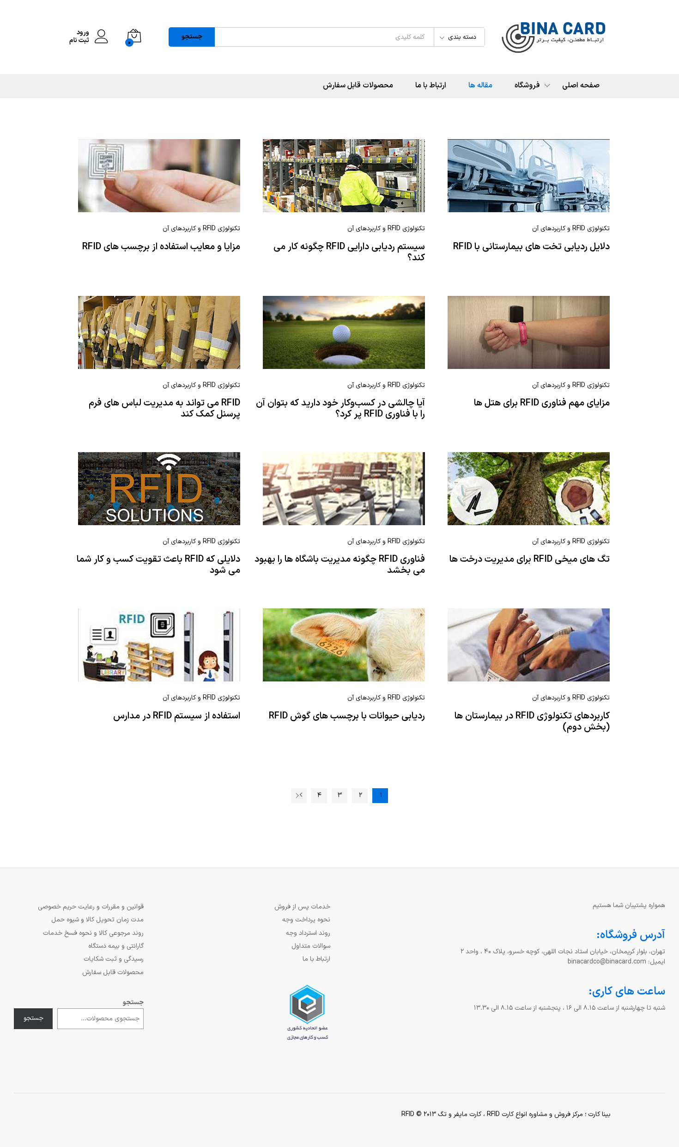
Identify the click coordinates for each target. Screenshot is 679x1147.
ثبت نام (79, 41)
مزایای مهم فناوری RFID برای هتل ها (542, 403)
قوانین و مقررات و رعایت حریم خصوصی (91, 907)
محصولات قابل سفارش (358, 85)
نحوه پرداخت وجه (306, 920)
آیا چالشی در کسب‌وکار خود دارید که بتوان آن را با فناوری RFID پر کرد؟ (340, 408)
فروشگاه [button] (527, 85)
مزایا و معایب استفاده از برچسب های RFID (161, 247)
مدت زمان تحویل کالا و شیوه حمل (97, 920)
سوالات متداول (310, 946)
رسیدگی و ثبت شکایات (114, 959)
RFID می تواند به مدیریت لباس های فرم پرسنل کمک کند (164, 408)
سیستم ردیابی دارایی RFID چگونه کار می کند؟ (349, 252)
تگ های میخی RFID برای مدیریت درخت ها (529, 559)
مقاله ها (480, 85)
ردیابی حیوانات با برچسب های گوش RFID (347, 716)
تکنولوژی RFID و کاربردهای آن (201, 228)
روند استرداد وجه (308, 933)
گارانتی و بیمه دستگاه (116, 946)
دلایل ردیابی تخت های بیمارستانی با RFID (531, 247)
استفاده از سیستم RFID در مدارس (176, 716)
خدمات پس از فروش (302, 907)
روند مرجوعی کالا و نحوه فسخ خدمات (93, 933)
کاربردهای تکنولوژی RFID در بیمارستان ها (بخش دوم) (532, 721)
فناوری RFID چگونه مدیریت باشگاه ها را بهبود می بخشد (340, 564)
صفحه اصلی (581, 85)
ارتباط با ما (430, 85)
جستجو (192, 37)
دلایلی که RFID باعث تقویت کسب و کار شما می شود (158, 564)
